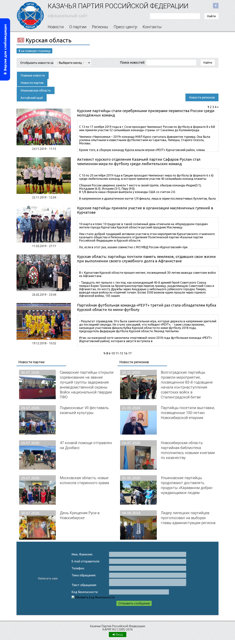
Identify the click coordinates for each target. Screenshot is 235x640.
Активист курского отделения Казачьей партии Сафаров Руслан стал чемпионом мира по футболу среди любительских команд (138, 161)
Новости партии (32, 82)
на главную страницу (35, 50)
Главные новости (33, 75)
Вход (119, 634)
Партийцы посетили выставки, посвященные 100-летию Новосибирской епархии (188, 412)
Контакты (152, 26)
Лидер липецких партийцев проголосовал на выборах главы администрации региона (188, 517)
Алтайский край (32, 97)
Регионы (100, 26)
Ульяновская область (36, 90)
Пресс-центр (125, 26)
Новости (56, 26)
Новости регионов (202, 97)
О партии (77, 26)
